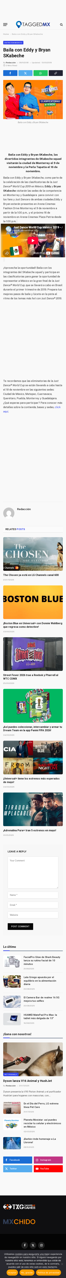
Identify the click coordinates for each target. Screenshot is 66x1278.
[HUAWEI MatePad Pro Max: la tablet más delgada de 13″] (12, 1019)
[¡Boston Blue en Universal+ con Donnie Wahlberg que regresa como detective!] (33, 602)
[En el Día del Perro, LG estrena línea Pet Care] (12, 1108)
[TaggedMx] (33, 24)
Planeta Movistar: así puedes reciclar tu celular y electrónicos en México (42, 1123)
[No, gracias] (62, 1264)
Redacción (11, 62)
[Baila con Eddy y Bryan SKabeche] (33, 99)
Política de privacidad (49, 1272)
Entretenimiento (13, 43)
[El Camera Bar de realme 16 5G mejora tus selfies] (12, 1002)
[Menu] (5, 24)
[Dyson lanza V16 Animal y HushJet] (33, 1059)
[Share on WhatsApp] (40, 73)
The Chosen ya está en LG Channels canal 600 (31, 575)
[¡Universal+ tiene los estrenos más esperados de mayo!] (33, 757)
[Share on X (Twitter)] (25, 73)
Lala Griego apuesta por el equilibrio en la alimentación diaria (40, 981)
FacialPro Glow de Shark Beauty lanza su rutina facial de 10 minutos (42, 960)
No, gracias (27, 1272)
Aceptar (12, 1272)
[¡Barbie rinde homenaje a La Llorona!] (12, 1143)
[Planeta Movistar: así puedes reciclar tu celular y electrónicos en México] (12, 1124)
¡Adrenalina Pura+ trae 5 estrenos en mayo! (29, 830)
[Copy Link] (56, 73)
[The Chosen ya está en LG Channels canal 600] (33, 554)
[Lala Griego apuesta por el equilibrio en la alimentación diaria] (12, 981)
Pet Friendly (10, 1074)
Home (6, 34)
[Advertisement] (33, 340)
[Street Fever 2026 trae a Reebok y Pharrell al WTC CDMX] (33, 654)
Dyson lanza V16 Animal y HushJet (27, 1081)
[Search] (61, 24)
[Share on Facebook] (10, 73)
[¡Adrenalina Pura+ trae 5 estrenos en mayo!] (33, 809)
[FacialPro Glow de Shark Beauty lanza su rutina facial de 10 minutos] (12, 961)
